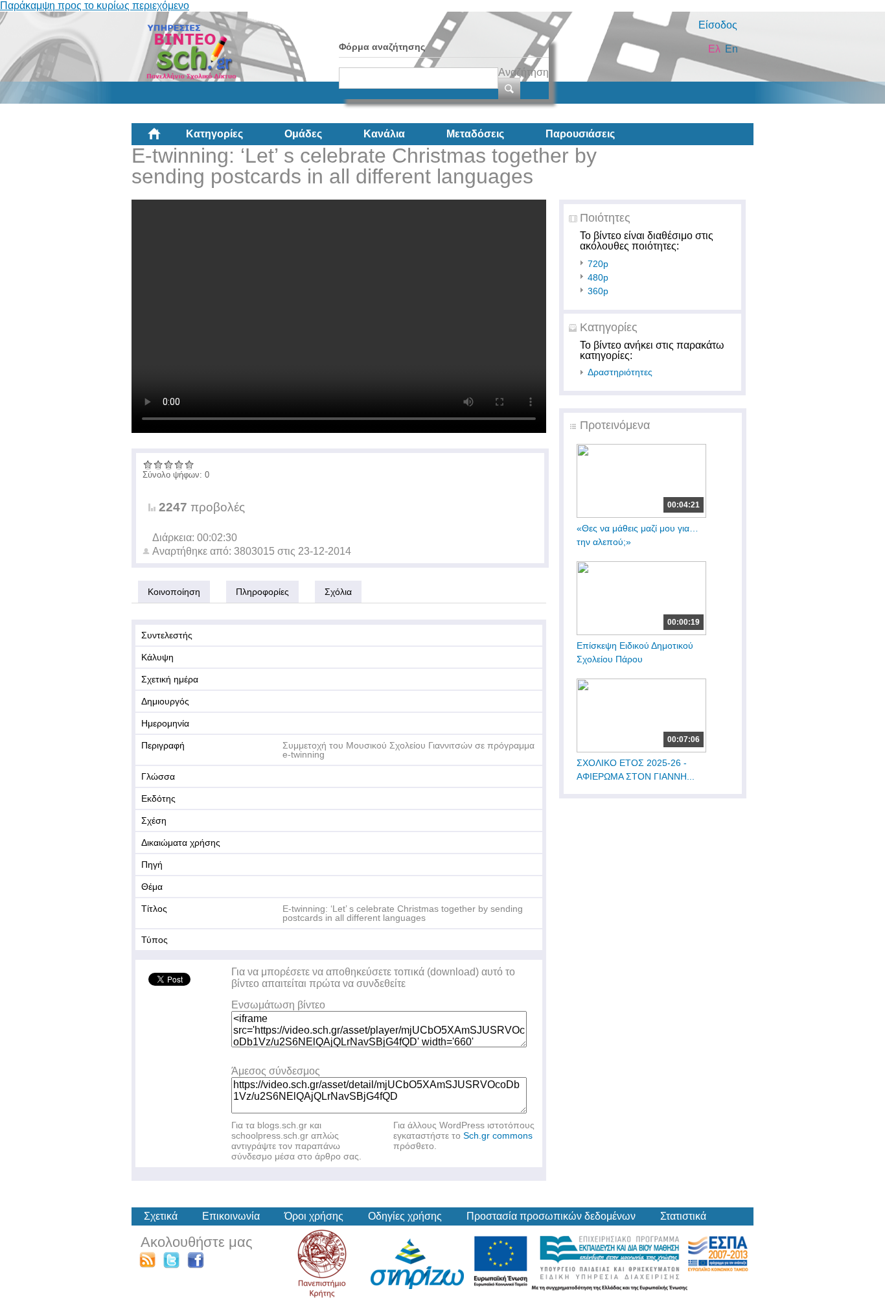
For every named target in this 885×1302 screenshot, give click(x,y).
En (731, 48)
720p (598, 263)
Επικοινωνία (231, 1216)
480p (598, 277)
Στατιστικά (683, 1216)
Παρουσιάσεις (580, 133)
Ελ (714, 48)
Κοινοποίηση (174, 592)
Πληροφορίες (262, 592)
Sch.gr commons (498, 1135)
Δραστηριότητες (620, 372)
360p (598, 291)
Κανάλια (384, 133)
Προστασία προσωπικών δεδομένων (551, 1216)
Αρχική (164, 139)
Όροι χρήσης (313, 1216)
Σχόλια (338, 592)
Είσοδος (717, 24)
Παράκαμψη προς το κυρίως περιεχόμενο (94, 5)
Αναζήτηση (523, 72)
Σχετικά (161, 1216)
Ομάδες (303, 133)
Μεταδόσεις (475, 133)
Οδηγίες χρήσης (405, 1216)
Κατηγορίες (214, 133)
